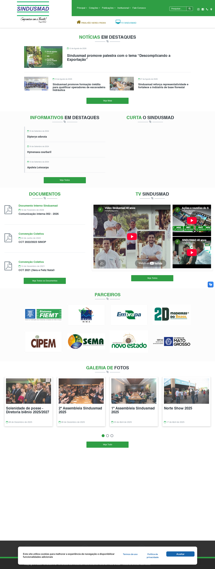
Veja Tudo (107, 445)
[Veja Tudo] (107, 442)
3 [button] (111, 435)
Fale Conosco (139, 8)
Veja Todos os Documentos (44, 281)
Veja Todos (65, 180)
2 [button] (107, 435)
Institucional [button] (123, 8)
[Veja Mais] (107, 98)
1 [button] (103, 435)
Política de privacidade (153, 555)
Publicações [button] (108, 8)
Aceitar (180, 554)
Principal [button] (81, 8)
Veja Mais (107, 101)
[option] (28, 402)
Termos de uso (130, 554)
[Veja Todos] (65, 177)
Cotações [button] (94, 8)
